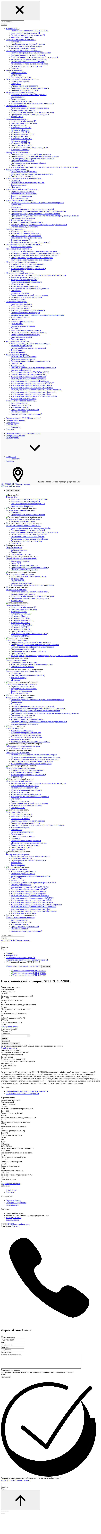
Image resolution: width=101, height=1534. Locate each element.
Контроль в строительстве (17, 640)
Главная (9, 953)
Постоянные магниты (20, 293)
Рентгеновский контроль (16, 812)
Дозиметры (15, 328)
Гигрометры (16, 180)
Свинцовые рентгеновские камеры (25, 335)
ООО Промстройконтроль (18, 1224)
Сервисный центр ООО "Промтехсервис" (23, 433)
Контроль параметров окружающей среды (23, 671)
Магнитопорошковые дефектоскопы (26, 286)
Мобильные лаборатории (21, 247)
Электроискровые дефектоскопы (24, 227)
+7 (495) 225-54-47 (8, 484)
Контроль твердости (14, 728)
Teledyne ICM (11, 497)
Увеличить (46, 966)
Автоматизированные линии (23, 359)
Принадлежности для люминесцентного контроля (32, 258)
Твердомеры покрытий (20, 240)
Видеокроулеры (17, 97)
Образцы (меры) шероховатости (24, 86)
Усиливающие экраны (20, 317)
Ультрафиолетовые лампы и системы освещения (31, 260)
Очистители (16, 291)
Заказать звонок (23, 484)
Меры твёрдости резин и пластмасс (26, 233)
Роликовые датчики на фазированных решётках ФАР (33, 368)
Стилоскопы (16, 68)
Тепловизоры (16, 350)
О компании (11, 457)
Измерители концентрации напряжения (27, 264)
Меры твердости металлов (22, 231)
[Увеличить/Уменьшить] (8, 1511)
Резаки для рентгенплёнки (22, 321)
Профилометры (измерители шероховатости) (30, 88)
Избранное (6, 1043)
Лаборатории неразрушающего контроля (23, 746)
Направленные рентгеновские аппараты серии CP (27, 960)
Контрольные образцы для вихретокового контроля (32, 112)
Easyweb (15, 1226)
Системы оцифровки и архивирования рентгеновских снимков (37, 315)
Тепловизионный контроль (17, 854)
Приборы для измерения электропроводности (30, 114)
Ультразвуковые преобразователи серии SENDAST (32, 383)
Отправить (6, 1377)
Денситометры (17, 324)
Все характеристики (9, 1027)
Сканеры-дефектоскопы (21, 370)
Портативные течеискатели (22, 176)
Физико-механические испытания (20, 918)
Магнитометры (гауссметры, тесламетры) (28, 269)
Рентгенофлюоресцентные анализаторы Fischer (31, 53)
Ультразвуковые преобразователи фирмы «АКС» (31, 385)
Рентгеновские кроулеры (21, 306)
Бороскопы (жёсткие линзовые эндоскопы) (29, 95)
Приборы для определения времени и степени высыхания (35, 214)
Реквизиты (15, 427)
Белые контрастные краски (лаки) (25, 277)
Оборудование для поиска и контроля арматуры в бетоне (35, 156)
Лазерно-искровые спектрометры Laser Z (28, 55)
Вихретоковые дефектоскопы (23, 110)
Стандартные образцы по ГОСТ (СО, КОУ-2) (30, 372)
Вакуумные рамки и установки (24, 172)
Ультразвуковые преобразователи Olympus (28, 379)
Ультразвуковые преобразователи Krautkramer (30, 381)
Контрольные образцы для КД (23, 121)
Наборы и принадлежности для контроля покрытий (32, 209)
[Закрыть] (2, 1336)
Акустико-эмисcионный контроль (20, 510)
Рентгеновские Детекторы (22, 37)
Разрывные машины (19, 412)
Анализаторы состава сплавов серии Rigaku (29, 64)
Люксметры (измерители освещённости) (28, 183)
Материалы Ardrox (19, 125)
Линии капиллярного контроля (24, 123)
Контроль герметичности (16, 660)
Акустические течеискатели (22, 192)
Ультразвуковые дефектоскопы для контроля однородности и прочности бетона (44, 167)
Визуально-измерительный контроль (21, 559)
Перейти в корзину (9, 1048)
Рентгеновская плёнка (20, 308)
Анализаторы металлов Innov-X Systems (27, 62)
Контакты (10, 461)
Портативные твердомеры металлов (26, 236)
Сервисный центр (13, 1200)
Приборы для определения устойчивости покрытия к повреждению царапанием (45, 216)
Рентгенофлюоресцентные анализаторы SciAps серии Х (34, 57)
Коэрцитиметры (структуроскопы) (25, 266)
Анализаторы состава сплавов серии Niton (29, 59)
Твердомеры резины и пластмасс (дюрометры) (30, 242)
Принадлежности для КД (21, 145)
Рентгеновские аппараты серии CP (25, 33)
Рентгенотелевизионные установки (26, 330)
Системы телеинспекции (21, 101)
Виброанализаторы (19, 73)
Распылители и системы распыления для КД (29, 147)
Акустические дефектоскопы (23, 48)
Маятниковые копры (19, 407)
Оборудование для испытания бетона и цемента (31, 154)
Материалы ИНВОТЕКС (21, 139)
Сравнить (15, 1043)
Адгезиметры (16, 205)
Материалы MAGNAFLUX (22, 134)
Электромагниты (18, 299)
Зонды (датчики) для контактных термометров (30, 343)
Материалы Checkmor (20, 130)
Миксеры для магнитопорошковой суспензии (30, 288)
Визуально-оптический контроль (20, 574)
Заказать (5, 1041)
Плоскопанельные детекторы (23, 326)
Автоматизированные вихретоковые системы (30, 108)
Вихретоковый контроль (16, 590)
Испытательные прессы (21, 405)
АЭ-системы (16, 42)
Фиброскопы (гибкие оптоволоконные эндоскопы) (32, 103)
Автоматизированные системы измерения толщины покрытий (37, 203)
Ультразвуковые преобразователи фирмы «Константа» (33, 392)
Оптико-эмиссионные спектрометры (26, 66)
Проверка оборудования (16, 1203)
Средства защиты (18, 339)
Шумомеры (15, 187)
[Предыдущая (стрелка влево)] (2, 1513)
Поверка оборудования (15, 435)
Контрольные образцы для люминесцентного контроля (34, 251)
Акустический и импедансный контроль (23, 519)
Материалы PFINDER (20, 150)
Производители (12, 438)
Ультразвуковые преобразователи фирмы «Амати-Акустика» (36, 390)
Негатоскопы (16, 319)
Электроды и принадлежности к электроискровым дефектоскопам (39, 225)
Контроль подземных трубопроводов (21, 684)
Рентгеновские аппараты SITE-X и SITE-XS (29, 31)
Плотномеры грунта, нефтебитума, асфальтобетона (32, 158)
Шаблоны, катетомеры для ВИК (24, 90)
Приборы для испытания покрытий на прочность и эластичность (38, 211)
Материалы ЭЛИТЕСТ (20, 143)
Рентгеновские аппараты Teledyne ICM (22, 1094)
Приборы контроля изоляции (23, 218)
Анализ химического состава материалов (23, 526)
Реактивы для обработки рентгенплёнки (28, 310)
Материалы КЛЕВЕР (20, 141)
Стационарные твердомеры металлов (26, 238)
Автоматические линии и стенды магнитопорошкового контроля (38, 275)
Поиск (4, 24)
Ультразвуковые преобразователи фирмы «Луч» (31, 394)
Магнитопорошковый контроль (19, 781)
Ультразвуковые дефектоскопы (23, 357)
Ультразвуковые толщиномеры (23, 399)
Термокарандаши (18, 352)
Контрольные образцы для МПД (24, 280)
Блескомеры (16, 207)
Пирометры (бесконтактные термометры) (28, 348)
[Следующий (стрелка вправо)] (4, 1513)
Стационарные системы (21, 77)
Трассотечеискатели (19, 198)
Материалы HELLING (20, 132)
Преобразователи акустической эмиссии (28, 44)
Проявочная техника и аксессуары (25, 313)
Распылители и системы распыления (26, 297)
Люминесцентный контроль (18, 753)
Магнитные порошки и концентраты (26, 282)
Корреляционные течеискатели (24, 194)
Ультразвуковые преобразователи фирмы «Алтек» (32, 388)
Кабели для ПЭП (18, 366)
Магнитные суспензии (20, 284)
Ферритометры (17, 271)
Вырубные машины (19, 403)
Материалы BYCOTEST (21, 128)
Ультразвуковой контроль (16, 869)
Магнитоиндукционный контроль (20, 768)
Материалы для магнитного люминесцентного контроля (34, 255)
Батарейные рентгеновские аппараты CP (28, 35)
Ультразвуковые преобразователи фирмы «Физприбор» (34, 396)
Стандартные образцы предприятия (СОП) (29, 374)
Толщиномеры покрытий (21, 220)
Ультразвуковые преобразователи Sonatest (28, 377)
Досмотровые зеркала (20, 81)
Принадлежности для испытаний (25, 410)
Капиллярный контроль (16, 605)
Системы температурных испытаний (26, 414)
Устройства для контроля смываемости (27, 222)
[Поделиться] (4, 1511)
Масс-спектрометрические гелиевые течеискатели (32, 174)
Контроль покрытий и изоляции (19, 697)
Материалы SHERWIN (20, 136)
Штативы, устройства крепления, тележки (29, 332)
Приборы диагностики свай (22, 161)
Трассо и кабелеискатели (21, 196)
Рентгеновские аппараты (21, 304)
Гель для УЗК (16, 363)
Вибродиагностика (14, 548)
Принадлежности (18, 165)
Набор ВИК (16, 84)
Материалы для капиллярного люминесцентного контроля (35, 253)
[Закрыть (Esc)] (2, 1511)
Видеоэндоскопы (18, 99)
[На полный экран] (6, 1511)
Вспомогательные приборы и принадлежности (30, 361)
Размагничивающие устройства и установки (29, 295)
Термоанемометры (18, 185)
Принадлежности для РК (21, 337)
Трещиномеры (17, 117)
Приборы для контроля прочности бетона (28, 163)
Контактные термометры (21, 346)
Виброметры (16, 75)
